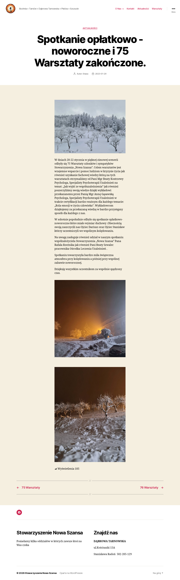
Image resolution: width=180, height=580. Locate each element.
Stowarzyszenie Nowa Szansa (41, 573)
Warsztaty (157, 8)
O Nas (118, 8)
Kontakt (130, 8)
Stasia (85, 74)
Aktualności (143, 8)
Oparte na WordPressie (71, 573)
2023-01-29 (100, 74)
